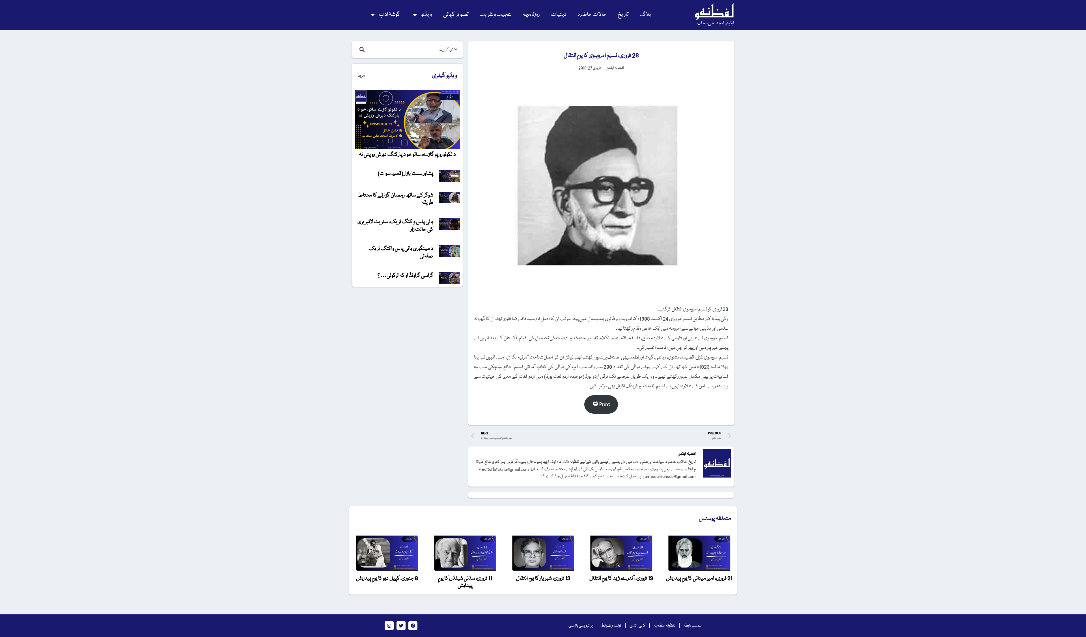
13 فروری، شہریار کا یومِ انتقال (543, 578)
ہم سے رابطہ (692, 626)
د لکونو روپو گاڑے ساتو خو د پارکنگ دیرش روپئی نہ (407, 154)
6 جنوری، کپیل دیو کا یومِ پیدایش (387, 578)
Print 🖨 (601, 404)
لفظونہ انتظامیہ (664, 626)
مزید (361, 76)
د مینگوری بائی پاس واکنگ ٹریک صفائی (401, 252)
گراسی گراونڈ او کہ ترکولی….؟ (405, 275)
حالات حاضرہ (592, 14)
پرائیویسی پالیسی (580, 626)
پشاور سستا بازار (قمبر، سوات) (405, 173)
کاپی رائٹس (637, 626)
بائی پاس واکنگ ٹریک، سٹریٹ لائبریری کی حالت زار (395, 226)
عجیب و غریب (495, 14)
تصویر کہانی (455, 14)
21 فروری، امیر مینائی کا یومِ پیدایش (699, 578)
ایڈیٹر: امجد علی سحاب (715, 23)
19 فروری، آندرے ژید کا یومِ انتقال (621, 578)
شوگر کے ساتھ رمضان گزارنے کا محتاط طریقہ (395, 199)
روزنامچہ (531, 14)
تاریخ (623, 14)
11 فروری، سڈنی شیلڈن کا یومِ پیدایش (465, 582)
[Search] (361, 49)
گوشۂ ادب (389, 14)
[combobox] (413, 49)
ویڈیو (426, 14)
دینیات (558, 14)
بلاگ (645, 14)
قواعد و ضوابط (611, 626)
